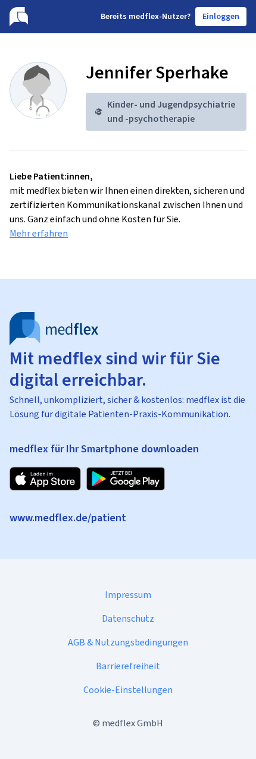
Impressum (128, 594)
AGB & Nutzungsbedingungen (128, 642)
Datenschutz (128, 618)
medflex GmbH (132, 723)
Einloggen (220, 16)
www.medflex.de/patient (68, 518)
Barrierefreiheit (128, 666)
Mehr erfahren (39, 233)
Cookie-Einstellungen (128, 690)
